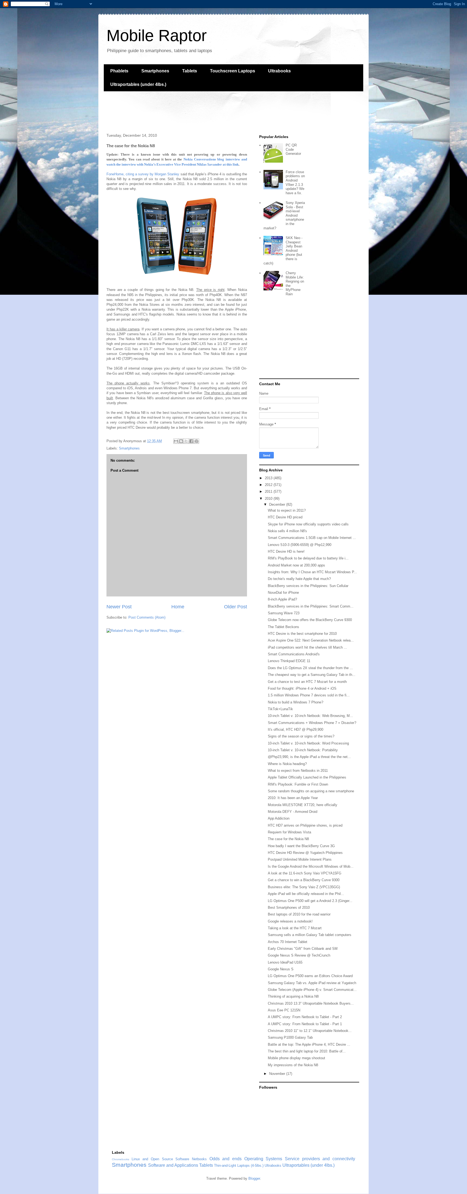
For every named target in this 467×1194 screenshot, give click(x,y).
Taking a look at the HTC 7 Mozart (295, 928)
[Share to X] (186, 441)
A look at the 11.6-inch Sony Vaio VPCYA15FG (304, 873)
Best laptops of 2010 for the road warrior (299, 914)
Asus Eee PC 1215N (284, 1010)
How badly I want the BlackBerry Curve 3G (301, 846)
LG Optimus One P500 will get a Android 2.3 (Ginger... (310, 901)
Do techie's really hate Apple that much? (299, 579)
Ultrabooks (279, 71)
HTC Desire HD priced (285, 517)
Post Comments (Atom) (146, 617)
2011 (269, 491)
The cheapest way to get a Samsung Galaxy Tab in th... (311, 675)
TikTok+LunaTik (280, 709)
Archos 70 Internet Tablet (287, 942)
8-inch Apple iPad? (282, 599)
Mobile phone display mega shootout (296, 1058)
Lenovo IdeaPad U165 (285, 962)
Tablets (189, 71)
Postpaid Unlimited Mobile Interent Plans (300, 859)
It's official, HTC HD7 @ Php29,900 (295, 729)
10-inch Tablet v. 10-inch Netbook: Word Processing (308, 743)
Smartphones (155, 71)
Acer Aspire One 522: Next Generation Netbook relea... (311, 640)
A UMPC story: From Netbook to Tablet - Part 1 (305, 1024)
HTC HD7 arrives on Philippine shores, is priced (305, 825)
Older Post (235, 606)
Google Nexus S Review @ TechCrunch (299, 955)
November (277, 1074)
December (277, 504)
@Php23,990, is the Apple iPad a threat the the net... (309, 757)
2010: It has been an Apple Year (293, 798)
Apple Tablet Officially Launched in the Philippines (307, 777)
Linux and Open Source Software (160, 1159)
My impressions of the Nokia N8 (293, 1065)
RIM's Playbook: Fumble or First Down (298, 784)
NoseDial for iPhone (283, 593)
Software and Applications (173, 1165)
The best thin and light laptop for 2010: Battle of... (307, 1051)
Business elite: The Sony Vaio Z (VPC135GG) (304, 887)
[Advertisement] (202, 111)
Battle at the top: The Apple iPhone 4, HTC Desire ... (309, 1044)
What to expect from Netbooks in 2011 (298, 771)
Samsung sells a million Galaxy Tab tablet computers (309, 935)
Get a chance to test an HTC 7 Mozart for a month (307, 682)
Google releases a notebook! (290, 921)
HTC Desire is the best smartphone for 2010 (302, 634)
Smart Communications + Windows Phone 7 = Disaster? (312, 723)
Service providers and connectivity (320, 1158)
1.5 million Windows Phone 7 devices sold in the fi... (309, 695)
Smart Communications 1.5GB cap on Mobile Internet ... (312, 538)
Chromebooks (120, 1159)
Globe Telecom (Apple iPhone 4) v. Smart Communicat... (312, 990)
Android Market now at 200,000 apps (296, 565)
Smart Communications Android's (294, 654)
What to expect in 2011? (287, 510)
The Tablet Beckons (283, 627)
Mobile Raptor (156, 35)
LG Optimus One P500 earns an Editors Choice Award (310, 976)
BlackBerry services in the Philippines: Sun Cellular (308, 586)
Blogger (254, 1178)
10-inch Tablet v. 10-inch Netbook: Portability (303, 750)
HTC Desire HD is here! (286, 551)
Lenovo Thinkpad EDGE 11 (289, 661)
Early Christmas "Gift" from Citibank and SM (303, 949)
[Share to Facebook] (191, 441)
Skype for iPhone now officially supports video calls (308, 524)
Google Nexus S (280, 969)
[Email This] (176, 441)
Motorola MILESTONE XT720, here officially (302, 805)
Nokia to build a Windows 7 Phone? (295, 702)
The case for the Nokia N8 (288, 839)
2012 (269, 485)
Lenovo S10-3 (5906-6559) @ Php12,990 (299, 545)
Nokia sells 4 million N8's (287, 531)
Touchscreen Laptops (232, 71)
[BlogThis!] (181, 441)
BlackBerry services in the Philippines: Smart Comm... (310, 606)
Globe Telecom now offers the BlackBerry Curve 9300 (310, 620)
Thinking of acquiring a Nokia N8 (293, 996)
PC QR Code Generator (293, 149)
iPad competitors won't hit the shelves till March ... (307, 647)
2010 (269, 499)
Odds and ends (225, 1158)
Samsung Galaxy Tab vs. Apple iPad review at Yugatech (312, 983)
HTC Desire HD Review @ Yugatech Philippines (305, 853)
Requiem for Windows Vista (289, 832)
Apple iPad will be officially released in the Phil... (306, 894)
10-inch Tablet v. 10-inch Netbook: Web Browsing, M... (310, 716)
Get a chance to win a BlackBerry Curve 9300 (303, 880)
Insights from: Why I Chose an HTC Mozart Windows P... (312, 572)
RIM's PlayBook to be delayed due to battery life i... (308, 558)
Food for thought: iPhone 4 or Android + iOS (302, 688)
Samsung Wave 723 (283, 613)
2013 (269, 478)
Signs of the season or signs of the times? (301, 736)
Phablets (119, 71)
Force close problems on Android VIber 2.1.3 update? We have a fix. (295, 182)
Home (177, 606)
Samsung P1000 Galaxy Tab (290, 1037)
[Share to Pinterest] (196, 441)
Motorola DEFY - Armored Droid (292, 812)
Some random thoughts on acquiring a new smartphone (311, 791)
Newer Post (119, 606)
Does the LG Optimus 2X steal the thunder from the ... (310, 668)
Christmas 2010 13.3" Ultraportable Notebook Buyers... (311, 1003)
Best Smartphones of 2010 (289, 907)
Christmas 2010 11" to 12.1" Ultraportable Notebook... (310, 1031)
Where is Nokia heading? (287, 764)
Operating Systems (263, 1158)
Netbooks (199, 1159)
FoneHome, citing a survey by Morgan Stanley (142, 174)
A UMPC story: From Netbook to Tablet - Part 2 (305, 1017)
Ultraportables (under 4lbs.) (138, 84)
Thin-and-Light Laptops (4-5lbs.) (238, 1165)
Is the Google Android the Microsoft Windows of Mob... (310, 866)
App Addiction (278, 818)
